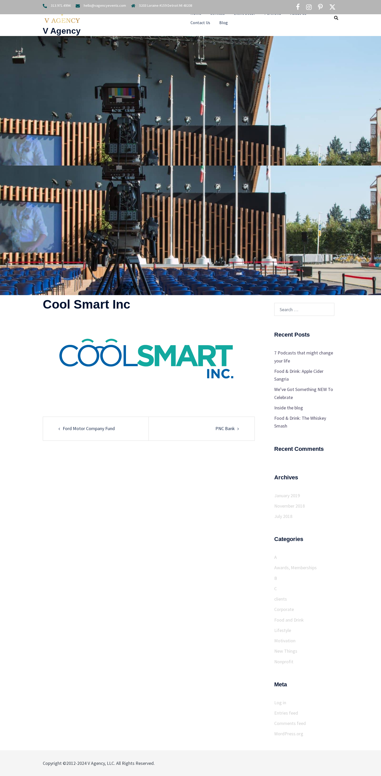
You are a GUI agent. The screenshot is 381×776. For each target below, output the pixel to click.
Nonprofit (283, 662)
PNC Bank (225, 428)
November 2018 (289, 506)
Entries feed (286, 713)
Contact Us (200, 22)
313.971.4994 (60, 5)
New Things (285, 651)
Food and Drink (289, 620)
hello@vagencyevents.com (105, 5)
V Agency (62, 30)
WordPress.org (288, 734)
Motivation (284, 641)
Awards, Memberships (295, 568)
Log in (280, 703)
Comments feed (290, 723)
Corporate (284, 609)
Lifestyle (282, 630)
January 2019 (287, 496)
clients (280, 599)
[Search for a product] (336, 18)
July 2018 (283, 516)
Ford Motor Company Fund (89, 428)
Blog (223, 22)
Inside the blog (288, 408)
